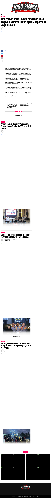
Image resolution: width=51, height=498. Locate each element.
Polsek (23, 14)
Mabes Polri (18, 14)
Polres (26, 14)
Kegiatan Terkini (35, 14)
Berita (14, 14)
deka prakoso (7, 131)
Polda (30, 14)
